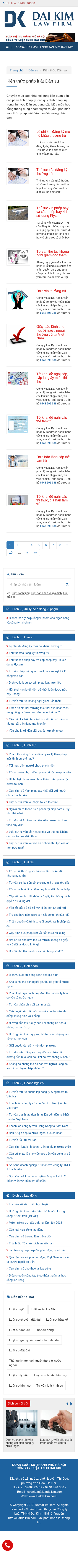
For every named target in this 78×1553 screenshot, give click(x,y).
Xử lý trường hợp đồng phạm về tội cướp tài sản (39, 772)
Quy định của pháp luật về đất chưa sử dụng (36, 933)
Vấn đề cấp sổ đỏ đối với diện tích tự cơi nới (37, 907)
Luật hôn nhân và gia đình (46, 593)
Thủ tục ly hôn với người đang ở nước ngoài (35, 1363)
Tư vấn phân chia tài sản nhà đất (29, 1004)
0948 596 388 (48, 312)
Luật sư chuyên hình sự (50, 1375)
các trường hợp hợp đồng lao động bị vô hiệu (37, 1250)
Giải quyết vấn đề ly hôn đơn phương (32, 1045)
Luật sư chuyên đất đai (25, 1319)
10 (11, 552)
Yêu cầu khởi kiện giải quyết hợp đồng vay (35, 730)
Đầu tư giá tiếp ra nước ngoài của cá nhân (35, 1133)
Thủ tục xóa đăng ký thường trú (51, 172)
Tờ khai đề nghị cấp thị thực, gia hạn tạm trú (52, 500)
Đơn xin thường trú (51, 291)
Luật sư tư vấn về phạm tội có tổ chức (33, 802)
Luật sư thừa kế (57, 1319)
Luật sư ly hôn (19, 1375)
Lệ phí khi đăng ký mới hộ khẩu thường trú (53, 133)
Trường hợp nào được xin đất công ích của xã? (38, 914)
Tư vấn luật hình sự (49, 1385)
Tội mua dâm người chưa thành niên (31, 765)
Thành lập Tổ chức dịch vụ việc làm (31, 1243)
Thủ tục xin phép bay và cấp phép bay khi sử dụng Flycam (52, 212)
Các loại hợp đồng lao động (25, 1229)
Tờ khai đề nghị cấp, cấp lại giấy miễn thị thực (52, 377)
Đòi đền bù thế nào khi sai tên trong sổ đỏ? (35, 951)
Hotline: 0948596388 (20, 3)
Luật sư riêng (45, 1330)
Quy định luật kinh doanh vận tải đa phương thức (39, 1146)
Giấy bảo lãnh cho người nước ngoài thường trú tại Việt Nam (50, 332)
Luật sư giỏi (17, 1309)
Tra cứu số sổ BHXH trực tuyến (28, 1204)
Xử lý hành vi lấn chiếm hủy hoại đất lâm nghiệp (39, 889)
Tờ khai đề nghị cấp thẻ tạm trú (51, 419)
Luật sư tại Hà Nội (43, 1309)
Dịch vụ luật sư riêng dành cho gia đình (33, 974)
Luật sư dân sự (19, 1330)
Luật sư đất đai (19, 1350)
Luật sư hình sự (20, 1385)
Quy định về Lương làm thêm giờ (29, 1236)
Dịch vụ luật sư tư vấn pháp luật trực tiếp (34, 682)
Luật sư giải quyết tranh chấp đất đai (34, 1340)
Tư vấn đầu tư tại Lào (22, 1140)
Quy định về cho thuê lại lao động (29, 1268)
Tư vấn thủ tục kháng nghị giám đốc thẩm (52, 253)
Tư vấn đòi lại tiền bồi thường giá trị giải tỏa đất (38, 882)
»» (35, 552)
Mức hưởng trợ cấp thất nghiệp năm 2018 (35, 1222)
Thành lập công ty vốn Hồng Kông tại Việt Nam (38, 1126)
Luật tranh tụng (21, 593)
